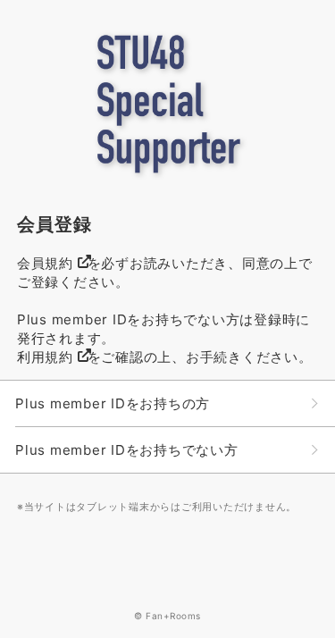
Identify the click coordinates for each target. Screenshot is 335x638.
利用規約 (45, 356)
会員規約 (45, 263)
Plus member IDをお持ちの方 (112, 403)
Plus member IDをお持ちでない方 (127, 449)
